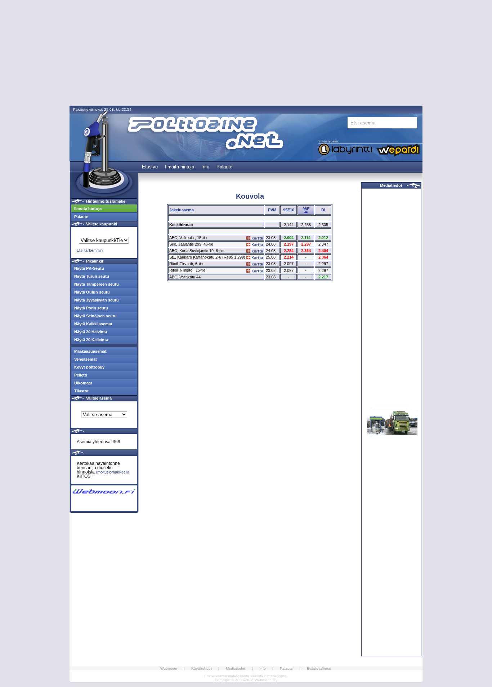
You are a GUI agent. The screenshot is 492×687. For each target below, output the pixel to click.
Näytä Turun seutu (91, 276)
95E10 (288, 210)
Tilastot (81, 391)
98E (306, 209)
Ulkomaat (83, 383)
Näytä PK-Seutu (89, 268)
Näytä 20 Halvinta (90, 332)
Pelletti (80, 375)
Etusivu (150, 166)
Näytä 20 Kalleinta (91, 340)
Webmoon (168, 668)
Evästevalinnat (319, 668)
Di (323, 210)
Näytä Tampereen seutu (96, 284)
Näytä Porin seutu (91, 308)
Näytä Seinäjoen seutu (95, 316)
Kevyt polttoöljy (89, 367)
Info (205, 166)
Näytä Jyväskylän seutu (96, 300)
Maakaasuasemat (90, 351)
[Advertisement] (246, 53)
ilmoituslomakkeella (112, 472)
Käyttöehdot (201, 668)
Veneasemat (85, 359)
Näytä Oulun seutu (92, 292)
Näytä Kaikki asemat (93, 324)
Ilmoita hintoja (179, 166)
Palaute (224, 166)
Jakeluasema (181, 210)
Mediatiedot (391, 185)
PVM (272, 210)
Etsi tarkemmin (90, 250)
